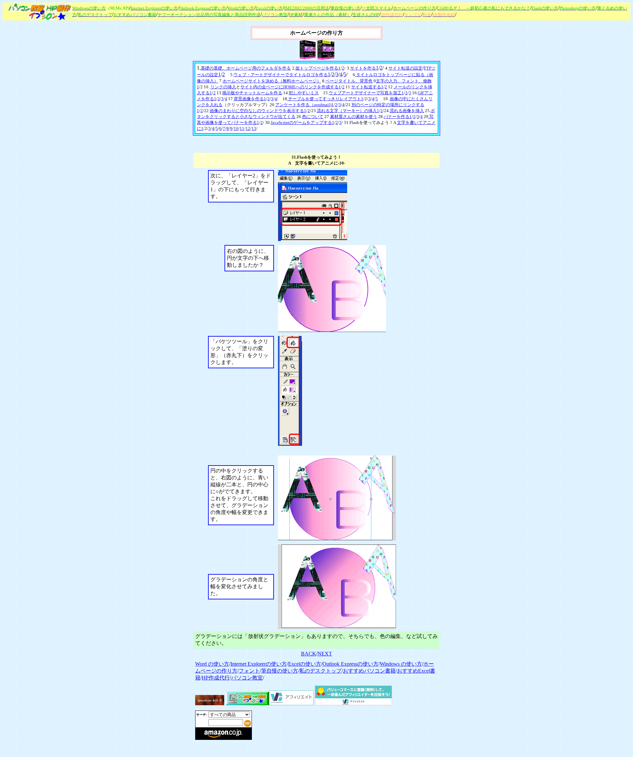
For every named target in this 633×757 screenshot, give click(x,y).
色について (312, 116)
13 (254, 128)
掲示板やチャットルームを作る (252, 92)
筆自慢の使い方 (279, 671)
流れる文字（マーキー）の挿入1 (348, 110)
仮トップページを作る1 (318, 68)
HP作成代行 (216, 678)
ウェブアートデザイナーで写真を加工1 (366, 92)
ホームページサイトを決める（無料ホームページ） (272, 80)
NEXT (324, 653)
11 (242, 128)
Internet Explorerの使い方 (258, 664)
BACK (308, 653)
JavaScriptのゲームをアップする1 (302, 122)
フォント (249, 671)
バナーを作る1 (398, 116)
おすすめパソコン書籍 (369, 671)
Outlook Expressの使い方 (350, 664)
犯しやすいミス (304, 92)
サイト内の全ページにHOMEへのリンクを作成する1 (290, 86)
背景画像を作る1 (250, 98)
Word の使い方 (212, 664)
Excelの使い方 (304, 664)
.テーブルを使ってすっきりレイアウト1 (325, 98)
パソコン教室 (247, 678)
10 (236, 128)
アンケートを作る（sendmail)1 (304, 104)
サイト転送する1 (367, 86)
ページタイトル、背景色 (349, 80)
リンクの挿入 (223, 86)
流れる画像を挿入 (407, 110)
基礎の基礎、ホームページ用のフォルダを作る (246, 68)
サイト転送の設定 (405, 68)
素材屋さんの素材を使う (353, 116)
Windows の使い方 (401, 664)
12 (248, 128)
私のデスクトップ (320, 671)
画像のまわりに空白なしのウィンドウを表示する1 (258, 110)
